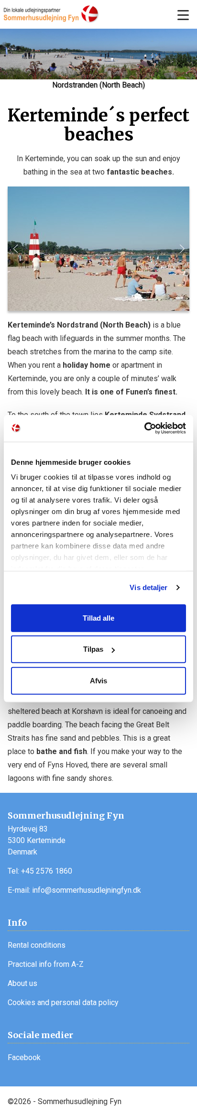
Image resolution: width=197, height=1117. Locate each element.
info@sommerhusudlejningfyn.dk (86, 890)
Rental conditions (37, 945)
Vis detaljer (148, 587)
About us (22, 983)
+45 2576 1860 (46, 871)
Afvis (98, 680)
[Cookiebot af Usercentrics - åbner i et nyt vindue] (144, 428)
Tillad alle (98, 617)
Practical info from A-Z (46, 964)
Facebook (24, 1057)
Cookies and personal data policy (63, 1002)
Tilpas (93, 649)
